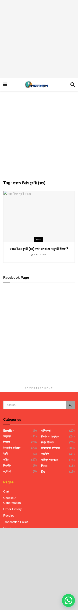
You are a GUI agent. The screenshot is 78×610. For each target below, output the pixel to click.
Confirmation (12, 502)
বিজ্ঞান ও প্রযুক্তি (50, 436)
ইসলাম (39, 239)
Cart (6, 491)
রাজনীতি (45, 454)
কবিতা (6, 459)
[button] (68, 600)
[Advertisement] (39, 39)
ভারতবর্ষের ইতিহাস (50, 448)
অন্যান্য (7, 436)
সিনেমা (44, 465)
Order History (12, 509)
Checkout (9, 497)
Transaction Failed (16, 522)
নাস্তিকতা (46, 430)
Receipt (8, 515)
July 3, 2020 (40, 254)
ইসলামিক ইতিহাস (11, 448)
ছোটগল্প (7, 471)
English (9, 430)
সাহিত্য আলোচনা (49, 460)
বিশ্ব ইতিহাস (47, 442)
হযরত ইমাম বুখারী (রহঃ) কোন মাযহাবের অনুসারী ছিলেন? (39, 249)
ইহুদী (5, 453)
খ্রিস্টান (7, 465)
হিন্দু (43, 471)
